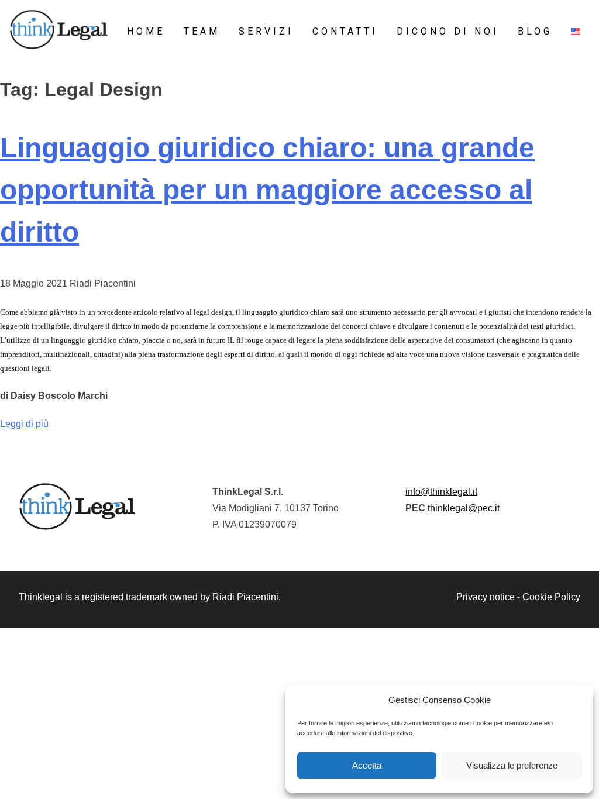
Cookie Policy (551, 597)
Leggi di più (24, 424)
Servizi (266, 31)
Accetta (366, 765)
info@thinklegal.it (441, 492)
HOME (146, 31)
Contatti (345, 31)
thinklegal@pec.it (464, 508)
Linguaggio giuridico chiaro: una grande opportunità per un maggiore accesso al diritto (267, 189)
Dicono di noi (448, 31)
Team (202, 31)
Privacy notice (485, 597)
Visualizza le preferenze (511, 765)
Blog (535, 31)
